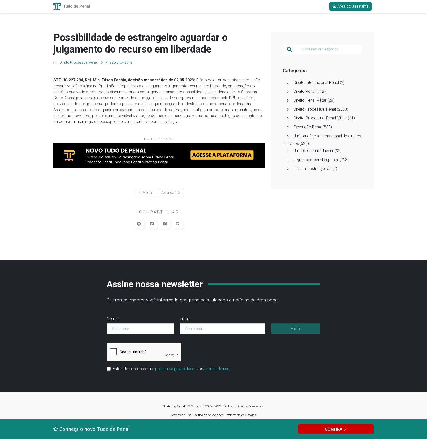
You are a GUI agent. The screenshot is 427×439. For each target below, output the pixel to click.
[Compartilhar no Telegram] (139, 224)
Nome (112, 318)
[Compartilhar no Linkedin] (152, 224)
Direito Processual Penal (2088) (321, 109)
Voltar (147, 192)
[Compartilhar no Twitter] (178, 224)
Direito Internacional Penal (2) (319, 82)
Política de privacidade (208, 415)
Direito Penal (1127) (311, 91)
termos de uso (217, 368)
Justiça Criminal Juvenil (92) (318, 150)
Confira (334, 429)
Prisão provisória (119, 62)
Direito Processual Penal (79, 62)
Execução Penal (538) (313, 127)
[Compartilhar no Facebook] (165, 224)
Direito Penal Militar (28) (314, 100)
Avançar (169, 192)
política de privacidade (174, 368)
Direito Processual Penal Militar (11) (324, 118)
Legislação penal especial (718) (321, 159)
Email (184, 318)
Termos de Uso (181, 415)
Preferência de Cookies (241, 415)
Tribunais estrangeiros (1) (315, 168)
